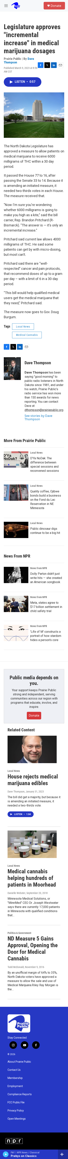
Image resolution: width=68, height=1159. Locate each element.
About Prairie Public (19, 1061)
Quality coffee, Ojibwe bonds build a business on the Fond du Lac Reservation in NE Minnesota (45, 500)
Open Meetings (17, 1118)
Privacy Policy (16, 1110)
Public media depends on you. (34, 680)
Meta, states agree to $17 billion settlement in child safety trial (46, 607)
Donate (56, 5)
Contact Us (14, 1070)
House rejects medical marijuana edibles (33, 779)
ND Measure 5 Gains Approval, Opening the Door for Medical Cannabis (33, 948)
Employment (15, 1086)
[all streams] (63, 1154)
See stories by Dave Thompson (38, 417)
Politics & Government (19, 932)
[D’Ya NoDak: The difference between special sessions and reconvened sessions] (16, 459)
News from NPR (38, 568)
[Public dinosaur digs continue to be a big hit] (16, 530)
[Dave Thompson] (12, 368)
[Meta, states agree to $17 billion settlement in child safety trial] (16, 604)
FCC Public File (16, 1102)
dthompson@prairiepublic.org (44, 410)
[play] (5, 1154)
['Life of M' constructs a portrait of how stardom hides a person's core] (16, 633)
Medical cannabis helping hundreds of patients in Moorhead (32, 878)
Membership (15, 1078)
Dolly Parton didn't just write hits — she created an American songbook (46, 578)
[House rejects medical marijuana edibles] (32, 749)
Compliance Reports (20, 1094)
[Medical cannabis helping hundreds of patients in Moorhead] (32, 844)
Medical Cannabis (27, 334)
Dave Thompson (38, 362)
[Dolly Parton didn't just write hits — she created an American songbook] (16, 575)
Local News (23, 326)
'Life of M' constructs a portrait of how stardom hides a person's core (45, 636)
